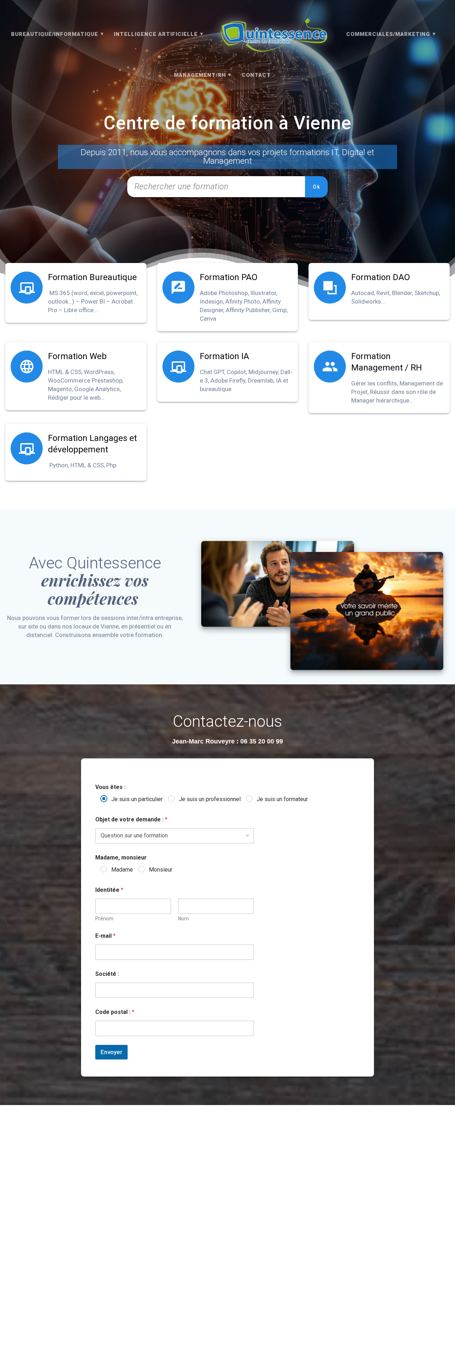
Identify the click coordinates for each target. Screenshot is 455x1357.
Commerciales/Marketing (388, 34)
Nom (183, 918)
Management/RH (200, 75)
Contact (256, 75)
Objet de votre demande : (131, 819)
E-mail (105, 935)
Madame (122, 869)
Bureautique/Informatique (54, 34)
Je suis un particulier (137, 799)
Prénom (104, 918)
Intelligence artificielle (156, 34)
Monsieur (160, 869)
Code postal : (114, 1012)
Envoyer (111, 1052)
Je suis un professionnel (210, 799)
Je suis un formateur (282, 799)
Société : (107, 974)
